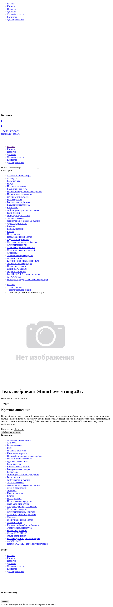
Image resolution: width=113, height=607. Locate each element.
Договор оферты (15, 19)
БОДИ (10, 183)
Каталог (11, 6)
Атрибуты (12, 178)
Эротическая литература (19, 263)
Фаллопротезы (14, 258)
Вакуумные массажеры (18, 205)
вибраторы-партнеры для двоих (23, 210)
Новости (11, 9)
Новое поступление (17, 266)
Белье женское (14, 181)
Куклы (10, 231)
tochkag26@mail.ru (10, 133)
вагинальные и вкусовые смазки (23, 221)
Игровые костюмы (16, 186)
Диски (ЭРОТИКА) (17, 268)
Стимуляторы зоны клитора (21, 247)
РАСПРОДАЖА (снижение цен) (23, 274)
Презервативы (14, 234)
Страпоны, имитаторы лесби (21, 250)
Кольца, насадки (15, 229)
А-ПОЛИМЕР (14, 276)
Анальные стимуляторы (19, 175)
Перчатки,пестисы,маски (19, 194)
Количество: (7, 429)
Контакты (12, 17)
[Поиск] (38, 168)
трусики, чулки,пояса (18, 197)
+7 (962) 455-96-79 (10, 131)
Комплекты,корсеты (17, 189)
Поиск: (4, 167)
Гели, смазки (13, 213)
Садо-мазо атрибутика (18, 239)
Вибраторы (12, 207)
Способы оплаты (15, 14)
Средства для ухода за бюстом (22, 242)
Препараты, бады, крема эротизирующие (27, 279)
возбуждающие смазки (18, 215)
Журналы (11, 226)
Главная (11, 3)
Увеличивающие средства (20, 255)
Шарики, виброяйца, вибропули (23, 261)
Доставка (11, 11)
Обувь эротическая (16, 271)
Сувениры (12, 253)
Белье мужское (14, 199)
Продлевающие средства (19, 237)
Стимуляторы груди (17, 245)
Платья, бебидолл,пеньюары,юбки (24, 191)
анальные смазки (15, 218)
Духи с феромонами (17, 223)
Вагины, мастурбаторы (18, 202)
